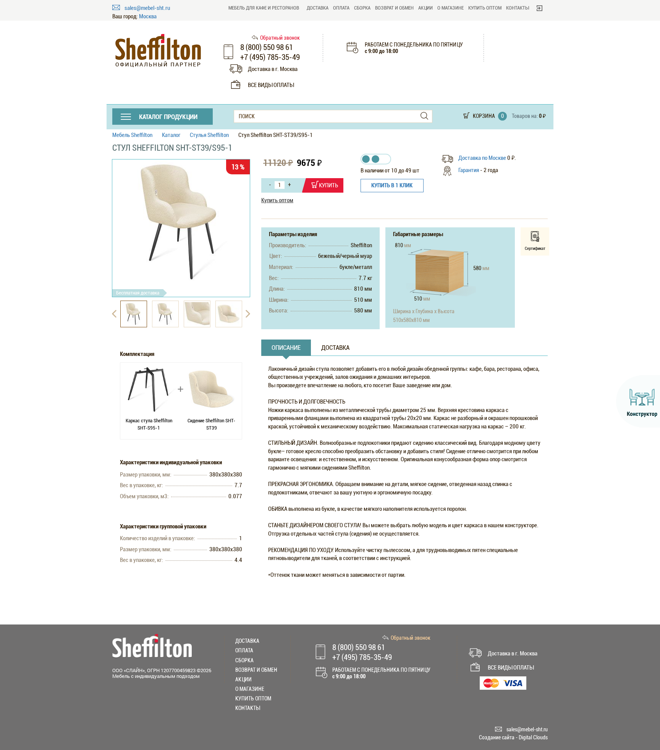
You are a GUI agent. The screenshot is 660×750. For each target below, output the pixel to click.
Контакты (517, 8)
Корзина (484, 116)
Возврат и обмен (394, 8)
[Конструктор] (638, 401)
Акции (425, 8)
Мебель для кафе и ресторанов (263, 8)
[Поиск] (424, 116)
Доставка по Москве (482, 158)
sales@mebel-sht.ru (147, 8)
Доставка (317, 8)
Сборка (362, 8)
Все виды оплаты (271, 85)
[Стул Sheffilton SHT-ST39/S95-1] (181, 222)
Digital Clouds (533, 737)
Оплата (341, 8)
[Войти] (539, 8)
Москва (148, 16)
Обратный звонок (280, 38)
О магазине (450, 8)
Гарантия (468, 170)
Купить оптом (484, 8)
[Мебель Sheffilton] (158, 50)
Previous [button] (114, 314)
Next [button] (248, 314)
